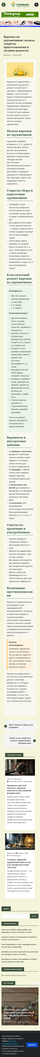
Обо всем (10, 779)
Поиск (6, 909)
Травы (6, 1006)
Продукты (7, 55)
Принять (32, 1045)
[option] (20, 1006)
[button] (33, 983)
